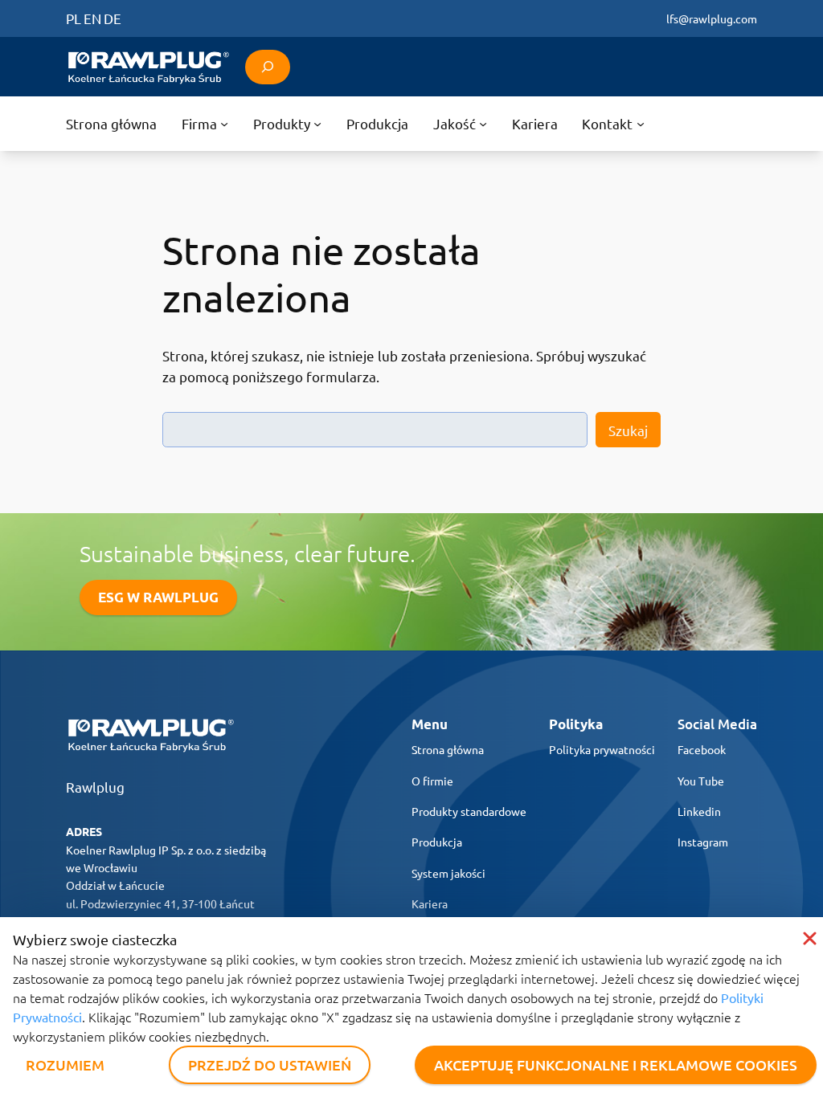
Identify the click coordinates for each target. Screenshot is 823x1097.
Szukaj (628, 430)
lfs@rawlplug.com (711, 18)
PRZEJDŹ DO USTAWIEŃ (269, 1064)
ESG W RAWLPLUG (158, 597)
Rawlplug (95, 786)
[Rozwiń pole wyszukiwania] (267, 67)
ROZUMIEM (65, 1064)
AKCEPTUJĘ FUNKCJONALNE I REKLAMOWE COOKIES (615, 1064)
